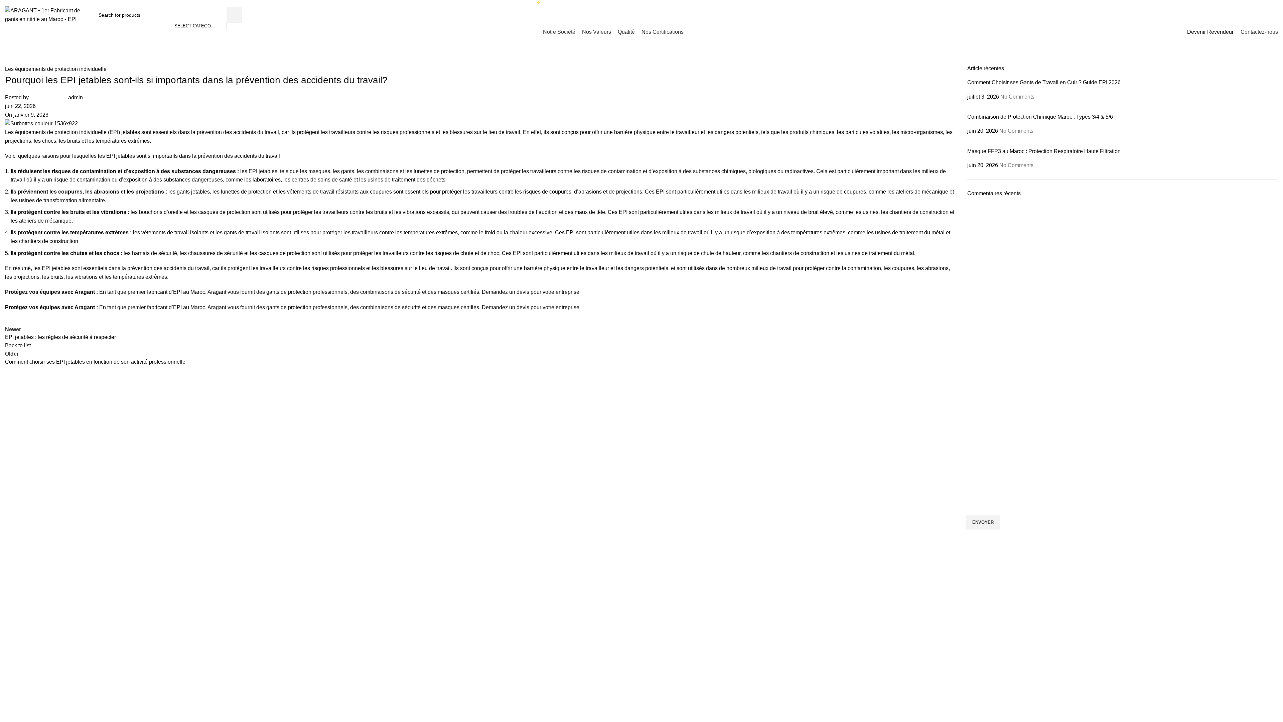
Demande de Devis (665, 474)
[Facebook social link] (1248, 15)
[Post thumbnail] (1017, 109)
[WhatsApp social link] (1274, 15)
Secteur (335, 451)
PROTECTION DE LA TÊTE (32, 463)
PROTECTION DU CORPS (31, 486)
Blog (649, 463)
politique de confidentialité (1077, 566)
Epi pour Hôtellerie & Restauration (360, 508)
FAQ (649, 486)
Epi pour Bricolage (343, 474)
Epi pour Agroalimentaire (350, 497)
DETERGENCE (19, 520)
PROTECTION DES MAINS (32, 497)
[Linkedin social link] (1265, 15)
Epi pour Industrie (343, 463)
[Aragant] (458, 408)
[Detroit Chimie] (824, 408)
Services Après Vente (667, 497)
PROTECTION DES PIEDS (31, 508)
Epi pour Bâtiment (343, 486)
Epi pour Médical (342, 520)
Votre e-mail (980, 487)
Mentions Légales (663, 531)
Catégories (18, 451)
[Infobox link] (160, 429)
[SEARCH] (234, 15)
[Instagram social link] (1257, 15)
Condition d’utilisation (667, 508)
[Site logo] (46, 14)
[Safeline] (641, 408)
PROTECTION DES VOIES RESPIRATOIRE (49, 474)
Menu (652, 451)
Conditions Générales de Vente (678, 520)
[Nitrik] (91, 408)
